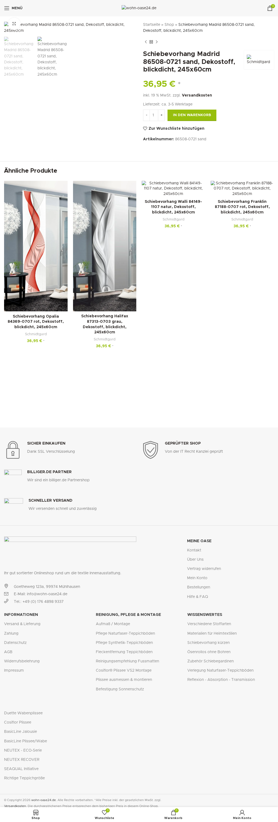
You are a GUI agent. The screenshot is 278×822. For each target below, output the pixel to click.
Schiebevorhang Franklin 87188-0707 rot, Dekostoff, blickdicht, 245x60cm (242, 207)
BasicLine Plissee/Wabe (25, 741)
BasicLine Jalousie (20, 732)
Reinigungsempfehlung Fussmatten (127, 661)
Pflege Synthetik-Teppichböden (124, 643)
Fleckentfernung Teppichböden (124, 652)
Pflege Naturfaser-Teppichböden (125, 633)
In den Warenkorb (192, 115)
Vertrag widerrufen (204, 569)
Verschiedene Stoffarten (209, 624)
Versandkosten (197, 95)
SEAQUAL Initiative (21, 769)
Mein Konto (197, 578)
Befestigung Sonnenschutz (120, 689)
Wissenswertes (204, 615)
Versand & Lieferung (22, 624)
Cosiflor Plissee (17, 722)
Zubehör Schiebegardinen (210, 661)
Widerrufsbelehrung (22, 661)
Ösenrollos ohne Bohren (208, 652)
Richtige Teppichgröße (24, 778)
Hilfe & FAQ (197, 597)
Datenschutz (15, 643)
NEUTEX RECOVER (21, 760)
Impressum (14, 670)
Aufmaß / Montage (113, 624)
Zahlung (11, 633)
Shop (169, 25)
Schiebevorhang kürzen (208, 643)
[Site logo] (139, 8)
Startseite (151, 25)
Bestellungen (198, 587)
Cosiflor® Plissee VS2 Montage (123, 670)
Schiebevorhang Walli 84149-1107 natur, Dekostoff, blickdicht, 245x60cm (173, 207)
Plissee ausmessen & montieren (124, 680)
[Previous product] (146, 42)
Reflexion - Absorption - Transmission (221, 680)
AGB (8, 652)
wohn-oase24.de (43, 800)
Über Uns (195, 560)
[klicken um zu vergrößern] (14, 24)
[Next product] (156, 42)
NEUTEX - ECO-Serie (23, 750)
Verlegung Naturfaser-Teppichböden (220, 670)
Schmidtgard (36, 334)
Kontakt (194, 550)
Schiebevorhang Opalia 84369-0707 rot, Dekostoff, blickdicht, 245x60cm (36, 322)
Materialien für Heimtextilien (212, 633)
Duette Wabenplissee (23, 713)
